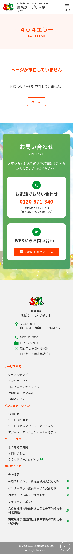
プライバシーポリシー (22, 502)
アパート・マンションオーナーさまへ (32, 432)
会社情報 (13, 474)
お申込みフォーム (19, 399)
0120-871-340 (36, 201)
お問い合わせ (16, 453)
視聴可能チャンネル (21, 393)
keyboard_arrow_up (65, 546)
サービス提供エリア (21, 420)
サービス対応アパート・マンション (31, 426)
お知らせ (13, 414)
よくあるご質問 (18, 447)
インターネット (18, 380)
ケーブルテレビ (18, 374)
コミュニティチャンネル (23, 387)
